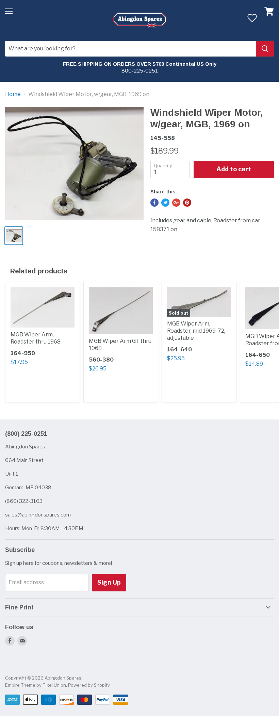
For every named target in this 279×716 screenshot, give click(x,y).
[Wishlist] (252, 18)
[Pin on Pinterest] (187, 202)
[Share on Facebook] (154, 202)
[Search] (265, 49)
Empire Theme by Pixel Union (35, 685)
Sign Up (109, 582)
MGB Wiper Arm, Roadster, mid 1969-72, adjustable (196, 330)
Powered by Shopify (89, 685)
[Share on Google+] (176, 202)
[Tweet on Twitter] (165, 202)
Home (13, 94)
